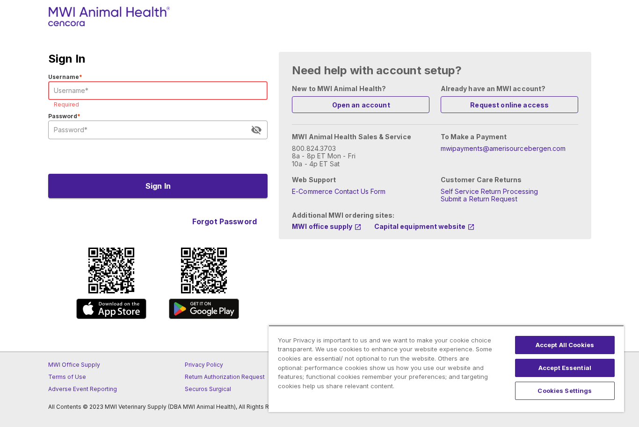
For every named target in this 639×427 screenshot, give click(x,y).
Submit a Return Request (479, 199)
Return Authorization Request (225, 376)
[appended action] (256, 129)
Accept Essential (564, 367)
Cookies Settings (564, 390)
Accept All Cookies (565, 345)
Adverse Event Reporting (82, 388)
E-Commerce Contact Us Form (338, 191)
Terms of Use (67, 376)
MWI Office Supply (74, 364)
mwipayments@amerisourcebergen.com (503, 148)
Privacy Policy (204, 364)
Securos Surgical (208, 388)
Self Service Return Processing (489, 191)
